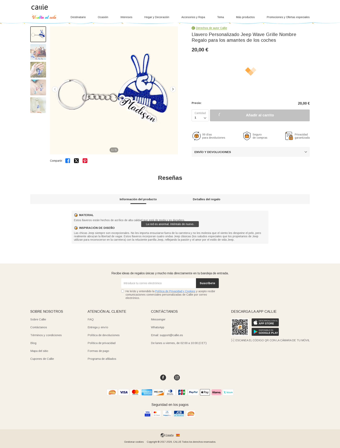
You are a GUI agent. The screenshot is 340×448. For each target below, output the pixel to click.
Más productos (245, 17)
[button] (173, 89)
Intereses (126, 17)
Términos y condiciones (46, 335)
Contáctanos (38, 327)
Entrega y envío (98, 327)
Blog (33, 343)
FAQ (91, 319)
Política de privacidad (101, 343)
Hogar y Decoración (156, 17)
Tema (220, 17)
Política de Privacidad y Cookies (175, 291)
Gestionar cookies (134, 442)
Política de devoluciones (104, 335)
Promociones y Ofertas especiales (288, 17)
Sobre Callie (38, 319)
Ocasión (103, 17)
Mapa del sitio (39, 350)
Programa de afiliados (102, 358)
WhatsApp (157, 327)
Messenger (158, 319)
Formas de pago (98, 350)
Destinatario (78, 17)
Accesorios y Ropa (193, 17)
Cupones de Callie (42, 358)
